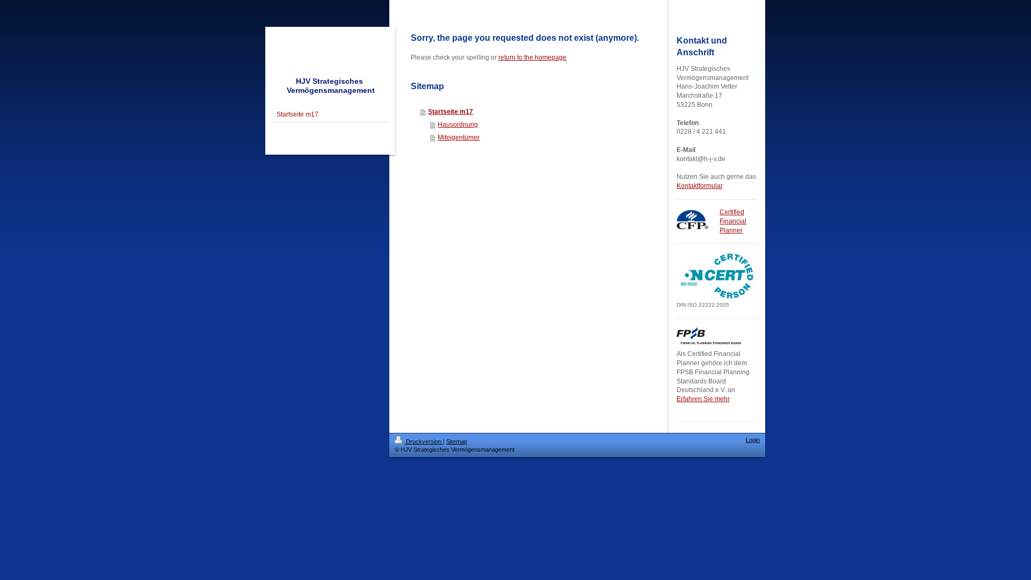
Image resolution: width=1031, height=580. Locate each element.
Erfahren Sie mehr (703, 399)
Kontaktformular (699, 186)
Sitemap (456, 441)
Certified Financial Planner (733, 221)
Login (753, 440)
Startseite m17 (450, 111)
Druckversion (423, 441)
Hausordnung (458, 124)
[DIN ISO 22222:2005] (717, 276)
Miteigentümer (459, 137)
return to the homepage (532, 57)
